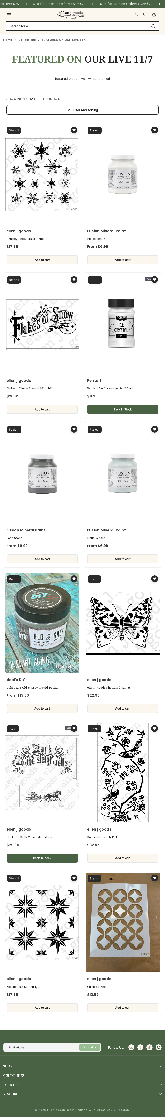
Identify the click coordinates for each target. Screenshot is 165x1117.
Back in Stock (123, 409)
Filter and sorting (85, 110)
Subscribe (89, 1047)
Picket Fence (96, 239)
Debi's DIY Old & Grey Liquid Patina (32, 687)
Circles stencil (97, 987)
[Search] (153, 26)
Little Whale (96, 538)
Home (8, 40)
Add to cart (42, 259)
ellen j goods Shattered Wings (109, 687)
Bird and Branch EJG (102, 837)
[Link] (71, 14)
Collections (27, 40)
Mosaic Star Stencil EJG (23, 987)
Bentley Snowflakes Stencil (26, 239)
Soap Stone (14, 538)
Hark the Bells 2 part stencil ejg (29, 837)
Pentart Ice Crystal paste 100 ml (110, 388)
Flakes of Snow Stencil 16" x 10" (29, 388)
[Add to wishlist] (74, 130)
